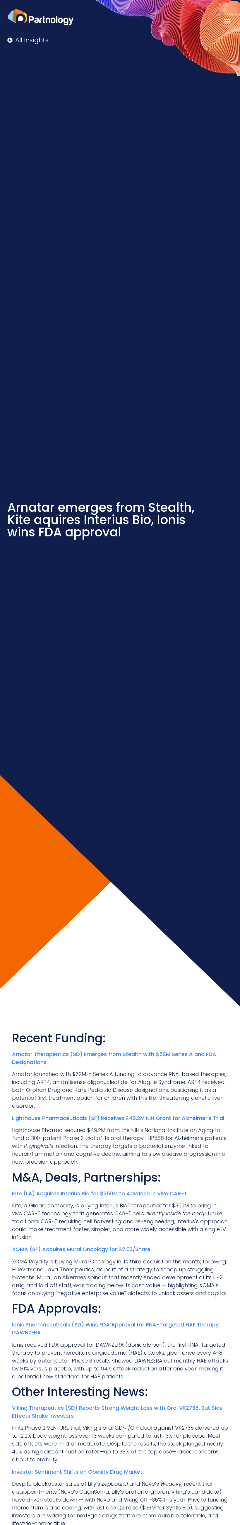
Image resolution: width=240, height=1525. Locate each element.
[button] (227, 21)
